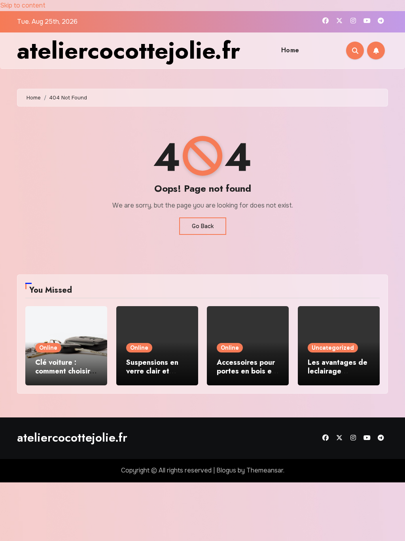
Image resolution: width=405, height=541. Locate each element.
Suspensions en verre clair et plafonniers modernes (152, 375)
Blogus (226, 470)
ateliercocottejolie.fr (128, 50)
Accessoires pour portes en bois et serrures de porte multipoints (246, 375)
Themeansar (264, 470)
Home (290, 50)
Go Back (203, 226)
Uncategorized (333, 347)
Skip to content (22, 5)
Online (48, 347)
